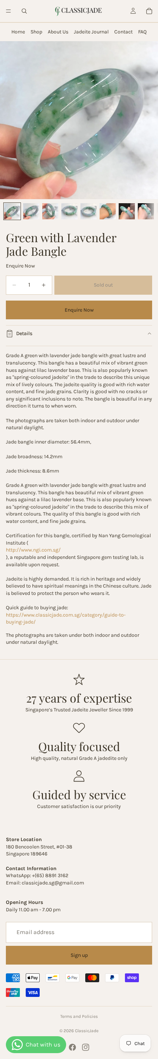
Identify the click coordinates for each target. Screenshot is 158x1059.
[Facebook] (72, 1047)
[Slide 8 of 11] (146, 211)
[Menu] (8, 11)
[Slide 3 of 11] (50, 211)
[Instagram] (85, 1047)
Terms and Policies (79, 1016)
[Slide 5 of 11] (88, 211)
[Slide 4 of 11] (69, 211)
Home (18, 32)
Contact (123, 32)
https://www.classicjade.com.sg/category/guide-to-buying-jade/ (66, 618)
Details (24, 333)
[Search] (24, 11)
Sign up (79, 955)
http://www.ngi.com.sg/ (33, 550)
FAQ (142, 32)
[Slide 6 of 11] (108, 211)
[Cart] (149, 11)
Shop (36, 32)
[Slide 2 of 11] (31, 211)
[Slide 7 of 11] (127, 211)
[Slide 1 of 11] (12, 211)
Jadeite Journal (91, 32)
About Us (58, 32)
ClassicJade (86, 1030)
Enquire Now (79, 310)
